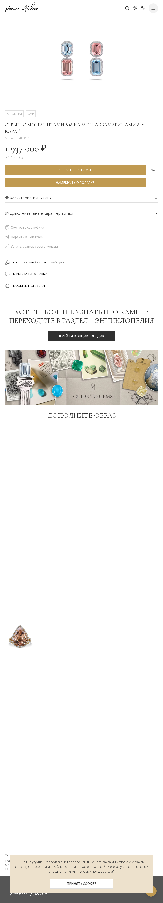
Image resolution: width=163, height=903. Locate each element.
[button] (135, 8)
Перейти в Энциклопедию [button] (82, 336)
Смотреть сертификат (28, 227)
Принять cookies (81, 883)
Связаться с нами (75, 170)
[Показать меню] (153, 8)
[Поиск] (127, 8)
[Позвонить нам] (143, 8)
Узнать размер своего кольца (34, 246)
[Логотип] (21, 8)
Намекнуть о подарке (75, 182)
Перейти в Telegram (27, 237)
